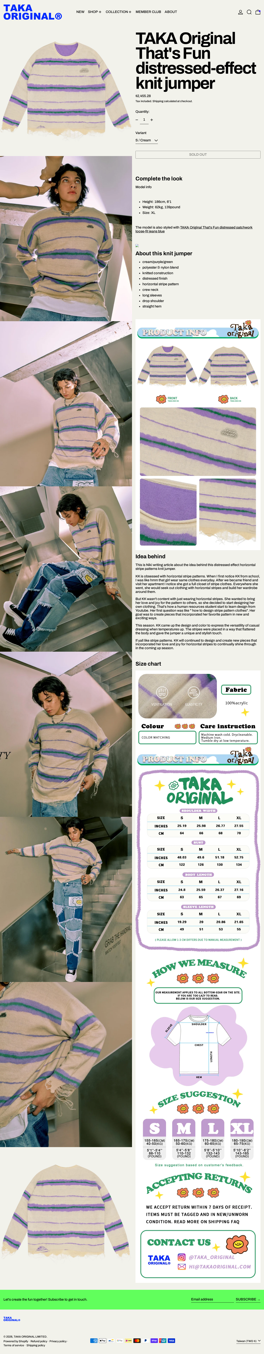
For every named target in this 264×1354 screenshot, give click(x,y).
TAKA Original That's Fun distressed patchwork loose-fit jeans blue (194, 229)
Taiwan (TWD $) (246, 1340)
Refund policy (39, 1341)
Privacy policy (57, 1341)
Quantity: (142, 112)
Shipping (157, 101)
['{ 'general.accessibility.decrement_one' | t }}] (137, 120)
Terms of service (13, 1345)
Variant (140, 133)
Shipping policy (35, 1345)
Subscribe (246, 1299)
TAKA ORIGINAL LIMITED (30, 1336)
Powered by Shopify (15, 1341)
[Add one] (152, 120)
